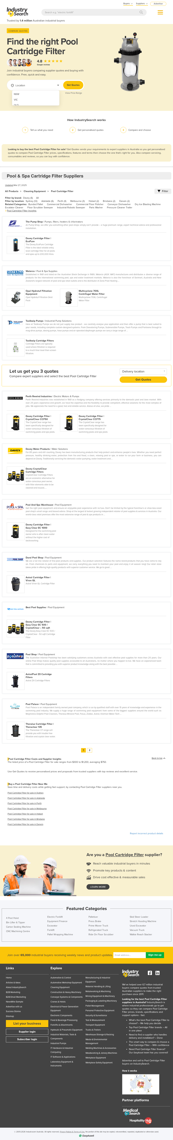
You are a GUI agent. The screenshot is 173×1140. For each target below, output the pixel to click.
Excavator (52, 925)
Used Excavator (138, 925)
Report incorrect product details (146, 833)
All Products (11, 191)
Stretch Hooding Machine (143, 921)
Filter (165, 191)
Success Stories (13, 1011)
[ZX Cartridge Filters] (33, 670)
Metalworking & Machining (98, 991)
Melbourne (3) (77, 201)
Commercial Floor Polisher (90, 204)
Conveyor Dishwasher (119, 204)
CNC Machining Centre (18, 931)
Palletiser (93, 916)
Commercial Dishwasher (59, 204)
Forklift (50, 930)
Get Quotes (73, 85)
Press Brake (95, 921)
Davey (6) (28, 197)
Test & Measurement (95, 1020)
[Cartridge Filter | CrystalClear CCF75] (86, 412)
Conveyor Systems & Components (67, 997)
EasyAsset (138, 1052)
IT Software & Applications (63, 1057)
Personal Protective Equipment (99, 1010)
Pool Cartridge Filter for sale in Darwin (25, 824)
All (37, 197)
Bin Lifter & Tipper (15, 922)
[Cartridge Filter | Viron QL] (33, 573)
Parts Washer (96, 207)
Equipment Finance (57, 921)
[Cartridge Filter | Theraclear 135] (33, 719)
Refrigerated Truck (98, 930)
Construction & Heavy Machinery (66, 992)
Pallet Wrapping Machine (60, 934)
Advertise (158, 3)
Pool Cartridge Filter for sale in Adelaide (26, 798)
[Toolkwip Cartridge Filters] (33, 336)
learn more (98, 886)
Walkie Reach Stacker (141, 934)
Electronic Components (61, 1015)
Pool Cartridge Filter (62, 191)
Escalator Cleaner (14, 207)
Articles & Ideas (13, 982)
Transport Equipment (95, 1025)
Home (9, 977)
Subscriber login (27, 1039)
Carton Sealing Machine (18, 926)
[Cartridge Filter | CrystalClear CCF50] (33, 412)
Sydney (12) (31, 201)
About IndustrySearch (16, 987)
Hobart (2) (94, 201)
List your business (27, 1024)
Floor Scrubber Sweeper (40, 207)
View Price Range (73, 93)
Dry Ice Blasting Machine (148, 204)
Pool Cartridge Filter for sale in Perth (25, 803)
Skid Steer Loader (139, 916)
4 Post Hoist (12, 918)
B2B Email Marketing (16, 997)
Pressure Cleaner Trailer (119, 207)
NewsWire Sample (14, 1001)
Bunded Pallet (35, 204)
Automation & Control (61, 977)
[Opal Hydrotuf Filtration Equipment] (33, 286)
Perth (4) (62, 201)
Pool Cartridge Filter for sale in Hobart (25, 814)
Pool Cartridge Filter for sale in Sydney (25, 793)
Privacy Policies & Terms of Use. (72, 1132)
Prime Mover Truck (98, 925)
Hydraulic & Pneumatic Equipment (66, 1029)
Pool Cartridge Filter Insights (21, 210)
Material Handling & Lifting (97, 986)
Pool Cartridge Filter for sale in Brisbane (26, 819)
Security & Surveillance (96, 1015)
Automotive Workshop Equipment (66, 982)
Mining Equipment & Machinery (100, 996)
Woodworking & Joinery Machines (101, 1053)
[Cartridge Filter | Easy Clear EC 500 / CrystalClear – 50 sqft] (33, 617)
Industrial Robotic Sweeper (71, 207)
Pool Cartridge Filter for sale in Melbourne (27, 808)
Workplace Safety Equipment (99, 1062)
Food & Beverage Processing (64, 1020)
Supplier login (27, 1031)
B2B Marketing (13, 992)
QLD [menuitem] (16, 105)
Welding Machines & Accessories (100, 1048)
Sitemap (10, 1016)
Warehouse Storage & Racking (99, 1034)
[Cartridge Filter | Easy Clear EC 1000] (33, 520)
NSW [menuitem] (16, 94)
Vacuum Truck (137, 930)
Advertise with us (14, 1006)
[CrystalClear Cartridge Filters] (33, 464)
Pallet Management (94, 1005)
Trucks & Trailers (93, 1029)
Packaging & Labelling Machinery (101, 1001)
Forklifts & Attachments (62, 1025)
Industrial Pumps (58, 1043)
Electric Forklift (55, 916)
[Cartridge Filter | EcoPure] (33, 234)
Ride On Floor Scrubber (101, 934)
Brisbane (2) (109, 201)
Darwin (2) (124, 201)
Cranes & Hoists (58, 1001)
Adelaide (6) (47, 201)
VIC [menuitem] (16, 99)
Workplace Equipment (95, 1057)
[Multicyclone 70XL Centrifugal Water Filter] (86, 286)
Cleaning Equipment (35, 191)
